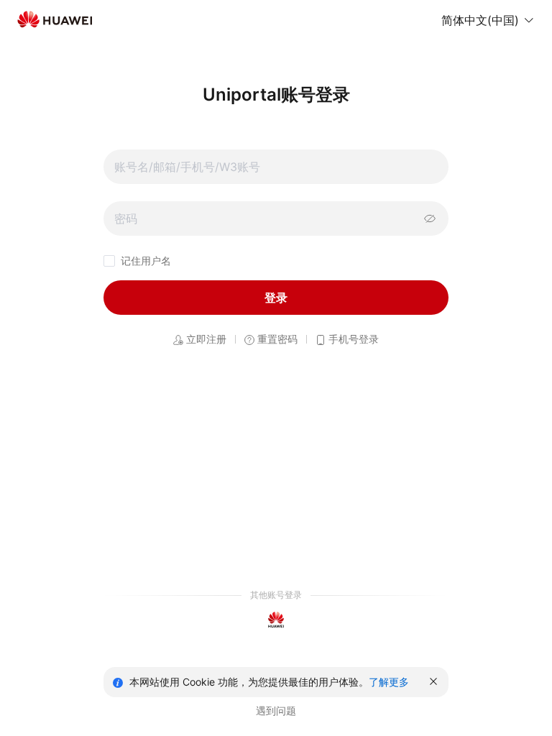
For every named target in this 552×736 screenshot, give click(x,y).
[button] (488, 20)
